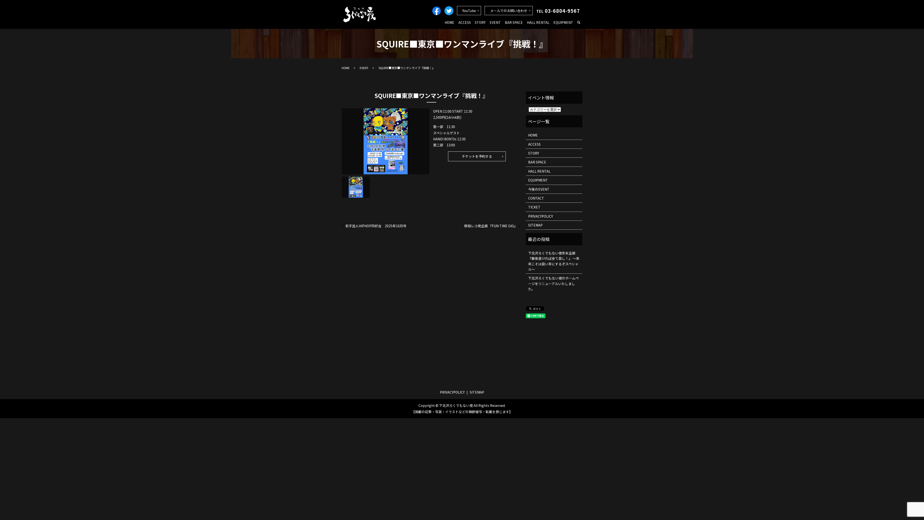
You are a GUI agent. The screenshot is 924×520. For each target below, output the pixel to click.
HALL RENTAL (538, 22)
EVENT (495, 22)
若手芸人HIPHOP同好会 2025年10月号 (375, 226)
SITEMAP (535, 225)
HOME (449, 22)
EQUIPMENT (563, 22)
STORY (480, 22)
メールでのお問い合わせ (508, 10)
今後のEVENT (538, 189)
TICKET (534, 207)
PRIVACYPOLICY (540, 216)
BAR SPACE (514, 22)
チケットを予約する (477, 156)
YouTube (469, 10)
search (578, 22)
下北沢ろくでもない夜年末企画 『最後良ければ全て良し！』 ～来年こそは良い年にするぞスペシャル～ (553, 261)
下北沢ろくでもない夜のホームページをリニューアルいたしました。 (553, 283)
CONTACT (536, 198)
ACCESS (464, 22)
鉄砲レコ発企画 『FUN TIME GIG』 (490, 226)
